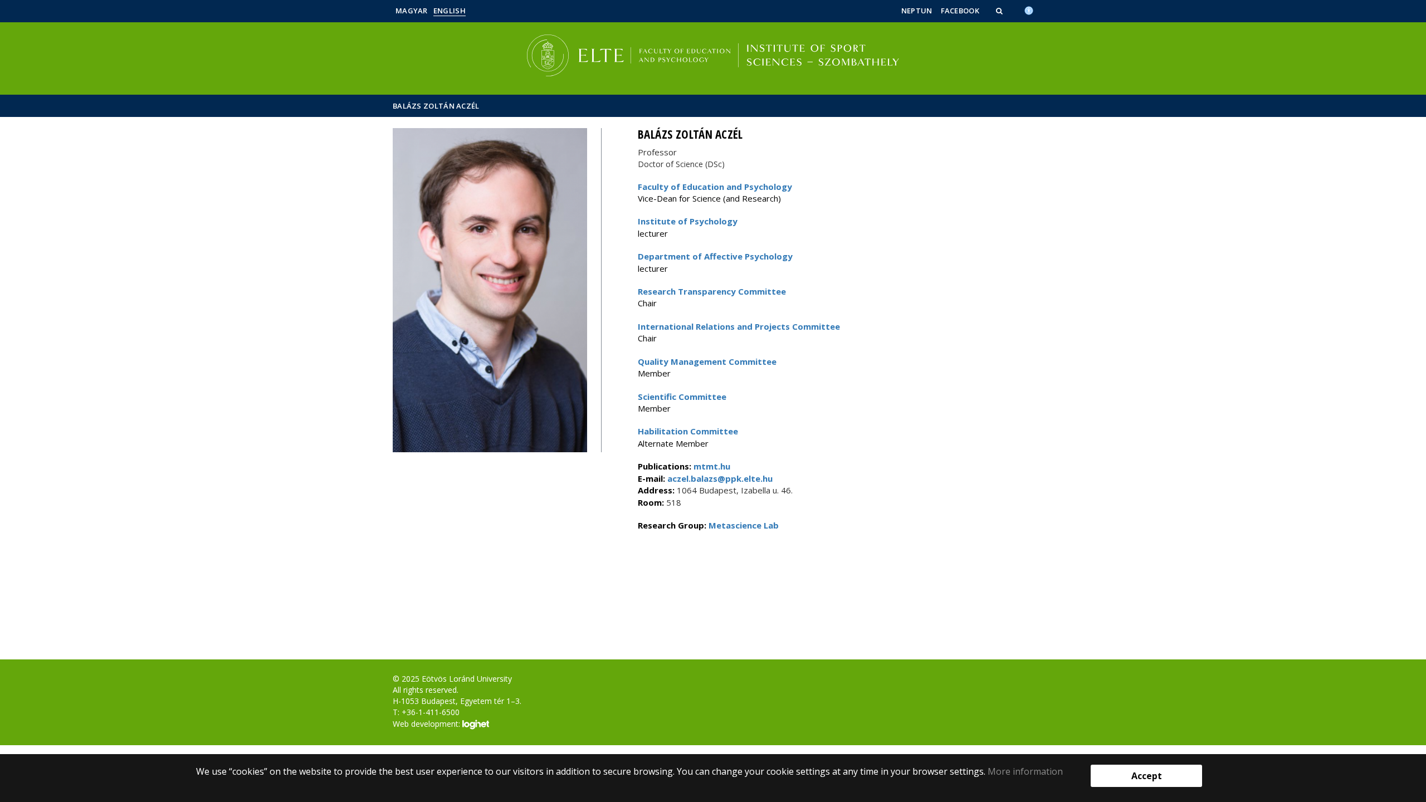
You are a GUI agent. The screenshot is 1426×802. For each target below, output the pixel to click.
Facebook (960, 11)
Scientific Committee (682, 396)
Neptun (916, 11)
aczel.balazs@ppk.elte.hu (719, 478)
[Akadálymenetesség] (1028, 9)
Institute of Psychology (688, 221)
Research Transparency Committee (712, 291)
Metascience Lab (744, 525)
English (449, 11)
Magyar (411, 11)
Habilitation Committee (688, 431)
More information (1025, 771)
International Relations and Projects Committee (739, 326)
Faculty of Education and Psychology (715, 186)
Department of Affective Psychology (715, 256)
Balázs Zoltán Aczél (436, 106)
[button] (1000, 11)
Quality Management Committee (707, 361)
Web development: (427, 723)
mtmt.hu (712, 466)
